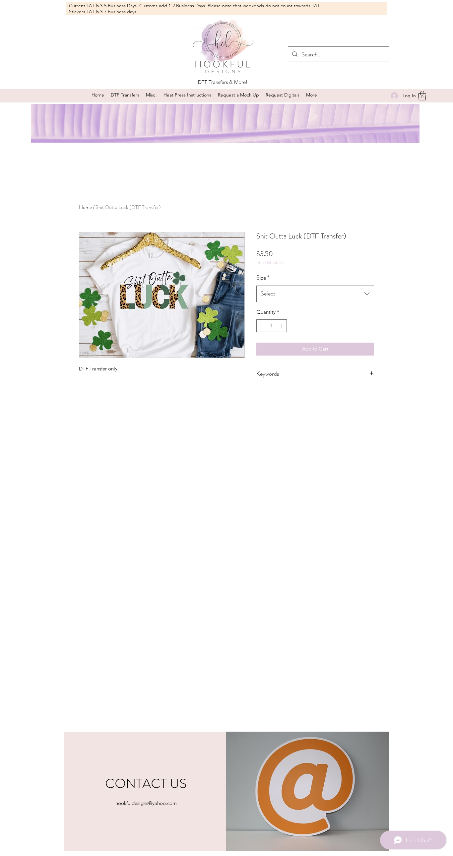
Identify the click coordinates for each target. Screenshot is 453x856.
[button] (151, 95)
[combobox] (315, 294)
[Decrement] (261, 326)
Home (85, 207)
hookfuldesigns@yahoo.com (146, 803)
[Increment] (281, 326)
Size (262, 277)
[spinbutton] (271, 326)
